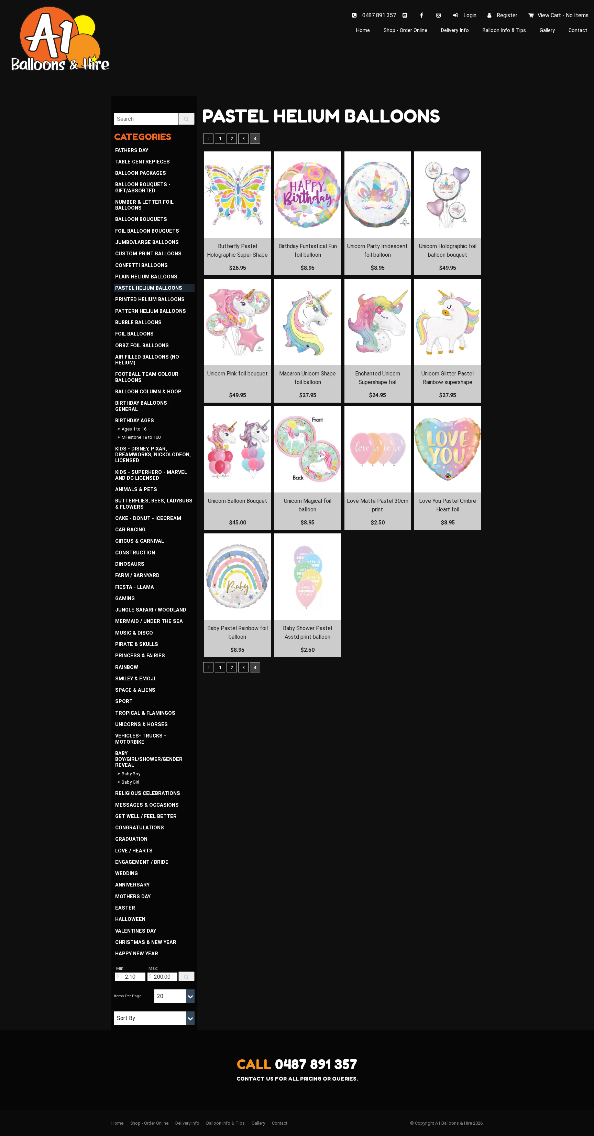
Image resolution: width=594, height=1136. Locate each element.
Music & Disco (134, 633)
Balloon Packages (140, 173)
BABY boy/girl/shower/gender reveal (149, 759)
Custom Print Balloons (148, 254)
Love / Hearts (134, 851)
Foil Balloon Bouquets (147, 231)
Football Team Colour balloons (146, 377)
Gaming (125, 599)
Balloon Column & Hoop (148, 392)
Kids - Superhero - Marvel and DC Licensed (151, 475)
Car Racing (130, 530)
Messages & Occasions (147, 805)
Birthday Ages (134, 421)
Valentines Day (135, 931)
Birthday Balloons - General (142, 406)
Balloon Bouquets (141, 219)
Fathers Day (131, 150)
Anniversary (132, 885)
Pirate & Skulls (136, 644)
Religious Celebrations (147, 793)
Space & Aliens (135, 690)
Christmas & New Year (145, 942)
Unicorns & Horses (141, 725)
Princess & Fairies (140, 656)
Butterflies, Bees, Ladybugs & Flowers (153, 504)
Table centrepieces (142, 162)
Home (363, 30)
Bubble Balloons (138, 323)
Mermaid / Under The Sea (149, 621)
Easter (125, 908)
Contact (578, 30)
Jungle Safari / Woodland (150, 610)
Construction (135, 553)
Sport (124, 701)
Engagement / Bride (141, 862)
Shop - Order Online (405, 30)
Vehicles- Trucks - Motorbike (140, 739)
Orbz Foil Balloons (142, 346)
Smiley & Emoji (135, 679)
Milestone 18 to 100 (141, 437)
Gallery (547, 30)
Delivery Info (455, 30)
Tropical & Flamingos (145, 713)
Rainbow (126, 667)
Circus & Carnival (139, 541)
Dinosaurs (129, 564)
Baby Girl (130, 782)
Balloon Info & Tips (504, 30)
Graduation (131, 839)
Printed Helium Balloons (150, 299)
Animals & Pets (136, 489)
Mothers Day (133, 897)
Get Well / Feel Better (146, 816)
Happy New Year (136, 954)
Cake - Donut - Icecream (148, 518)
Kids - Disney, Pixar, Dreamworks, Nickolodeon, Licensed (153, 455)
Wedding (126, 874)
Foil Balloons (134, 334)
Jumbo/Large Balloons (147, 242)
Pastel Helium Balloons (148, 288)
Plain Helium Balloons (146, 277)
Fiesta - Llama (134, 587)
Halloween (130, 919)
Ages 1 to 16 (134, 429)
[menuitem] (117, 1123)
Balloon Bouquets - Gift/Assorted (142, 187)
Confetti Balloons (141, 265)
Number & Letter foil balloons (144, 205)
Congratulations (139, 828)
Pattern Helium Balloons (150, 311)
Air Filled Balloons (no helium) (147, 360)
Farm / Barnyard (137, 575)
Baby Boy (131, 773)
